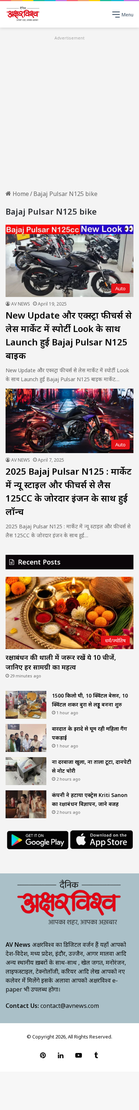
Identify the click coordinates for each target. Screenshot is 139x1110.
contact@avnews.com (69, 1006)
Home (20, 194)
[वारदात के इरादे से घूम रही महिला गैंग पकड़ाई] (26, 738)
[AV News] (23, 14)
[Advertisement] (69, 112)
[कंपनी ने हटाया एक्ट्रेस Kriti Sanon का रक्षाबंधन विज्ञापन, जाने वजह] (26, 804)
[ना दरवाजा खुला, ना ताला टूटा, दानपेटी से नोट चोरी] (26, 771)
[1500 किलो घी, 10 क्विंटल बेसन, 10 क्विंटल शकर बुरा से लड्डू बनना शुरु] (26, 705)
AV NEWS (20, 304)
